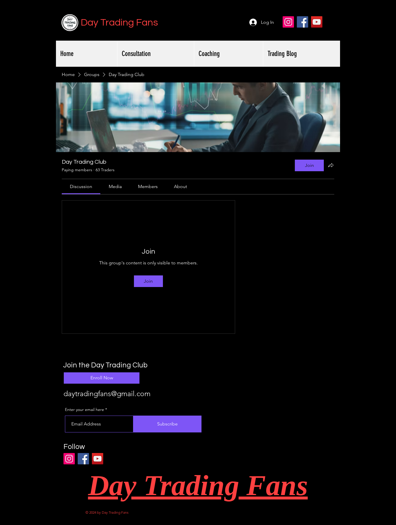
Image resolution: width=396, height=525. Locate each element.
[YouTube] (316, 22)
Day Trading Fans (119, 22)
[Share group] (330, 165)
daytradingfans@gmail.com (106, 393)
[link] (81, 186)
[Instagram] (288, 22)
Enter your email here (84, 409)
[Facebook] (302, 22)
